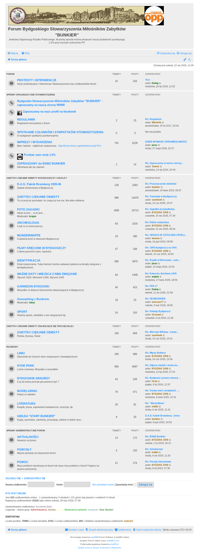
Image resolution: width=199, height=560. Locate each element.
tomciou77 (157, 302)
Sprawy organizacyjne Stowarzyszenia (30, 94)
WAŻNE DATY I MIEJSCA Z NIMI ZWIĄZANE (47, 274)
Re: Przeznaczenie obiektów (160, 183)
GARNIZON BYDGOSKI (33, 286)
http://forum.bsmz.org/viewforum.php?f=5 (79, 145)
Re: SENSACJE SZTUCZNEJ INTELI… (166, 235)
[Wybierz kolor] (185, 59)
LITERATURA (26, 403)
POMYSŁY (24, 449)
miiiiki (155, 406)
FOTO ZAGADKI (28, 209)
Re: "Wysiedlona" (155, 403)
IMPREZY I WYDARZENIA (34, 142)
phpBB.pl (114, 544)
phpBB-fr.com (113, 541)
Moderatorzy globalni (76, 509)
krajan (32, 216)
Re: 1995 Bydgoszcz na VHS (161, 247)
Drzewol (156, 314)
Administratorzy (39, 509)
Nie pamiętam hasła (102, 484)
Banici (60, 509)
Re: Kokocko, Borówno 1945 (161, 273)
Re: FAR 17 (151, 286)
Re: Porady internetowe (158, 461)
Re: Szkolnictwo (154, 449)
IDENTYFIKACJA (28, 260)
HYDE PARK (25, 365)
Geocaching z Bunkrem (33, 299)
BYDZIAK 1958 (160, 212)
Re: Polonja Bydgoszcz (158, 311)
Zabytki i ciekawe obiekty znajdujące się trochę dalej (39, 326)
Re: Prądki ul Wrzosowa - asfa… (163, 260)
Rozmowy (12, 347)
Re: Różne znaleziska (157, 222)
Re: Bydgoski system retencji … (163, 378)
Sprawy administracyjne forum (25, 430)
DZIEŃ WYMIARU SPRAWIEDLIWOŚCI (166, 141)
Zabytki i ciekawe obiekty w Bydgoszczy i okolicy (36, 178)
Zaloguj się (13, 478)
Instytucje (93, 509)
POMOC (22, 462)
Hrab (154, 381)
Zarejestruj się (34, 478)
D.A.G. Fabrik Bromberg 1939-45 (39, 184)
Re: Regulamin (153, 119)
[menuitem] (25, 53)
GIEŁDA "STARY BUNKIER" (36, 416)
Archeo (52, 509)
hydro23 (128, 521)
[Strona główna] (86, 15)
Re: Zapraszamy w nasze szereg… (164, 163)
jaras (154, 145)
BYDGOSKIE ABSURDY (33, 378)
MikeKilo (156, 122)
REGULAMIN (26, 119)
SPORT (22, 311)
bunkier (156, 187)
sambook (157, 199)
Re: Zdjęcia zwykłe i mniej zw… (162, 365)
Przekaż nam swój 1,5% (40, 154)
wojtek (155, 276)
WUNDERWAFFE (28, 235)
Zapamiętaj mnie (124, 484)
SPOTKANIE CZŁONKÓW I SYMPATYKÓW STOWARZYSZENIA (60, 132)
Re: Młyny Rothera (155, 352)
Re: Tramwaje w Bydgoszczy (161, 196)
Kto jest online (15, 493)
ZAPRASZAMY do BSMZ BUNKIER (41, 163)
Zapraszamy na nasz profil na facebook (49, 111)
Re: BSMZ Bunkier (155, 436)
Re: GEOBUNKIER (155, 298)
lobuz (32, 302)
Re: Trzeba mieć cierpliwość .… (162, 390)
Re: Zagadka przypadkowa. (160, 209)
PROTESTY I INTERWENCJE (36, 80)
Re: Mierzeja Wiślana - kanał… (162, 332)
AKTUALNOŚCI (27, 436)
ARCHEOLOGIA (28, 222)
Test (147, 79)
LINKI (21, 353)
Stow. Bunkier (106, 509)
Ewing (155, 83)
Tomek (155, 166)
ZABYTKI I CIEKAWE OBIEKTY (38, 196)
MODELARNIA (27, 391)
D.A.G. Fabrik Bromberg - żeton (162, 415)
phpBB (94, 537)
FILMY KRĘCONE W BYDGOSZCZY (41, 248)
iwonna (156, 238)
